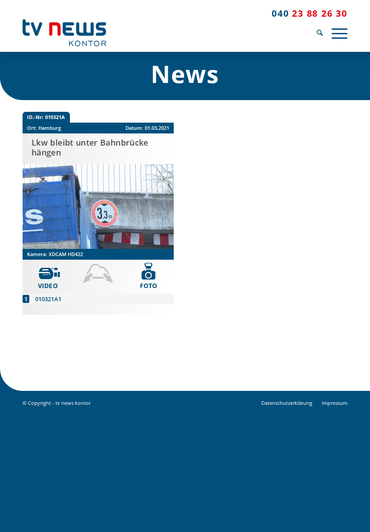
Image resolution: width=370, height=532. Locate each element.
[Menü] (337, 33)
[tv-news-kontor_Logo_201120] (64, 33)
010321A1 (48, 299)
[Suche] (319, 33)
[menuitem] (319, 33)
